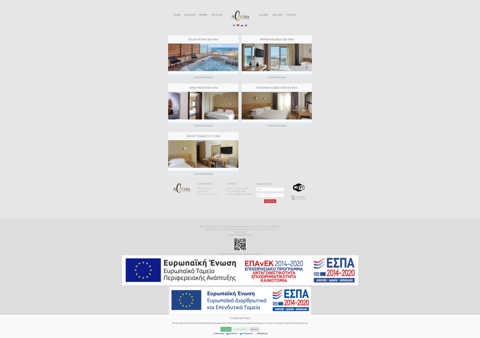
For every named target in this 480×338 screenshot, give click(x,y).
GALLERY (263, 15)
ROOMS (203, 15)
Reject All (254, 329)
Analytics (233, 333)
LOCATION (190, 15)
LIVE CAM (277, 15)
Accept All (226, 329)
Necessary (219, 333)
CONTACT (291, 15)
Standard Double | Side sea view (276, 87)
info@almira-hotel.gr (242, 194)
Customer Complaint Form (240, 235)
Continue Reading (203, 77)
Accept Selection (240, 329)
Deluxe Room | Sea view (203, 39)
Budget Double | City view (203, 136)
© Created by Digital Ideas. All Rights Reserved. (240, 254)
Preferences (247, 333)
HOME (177, 15)
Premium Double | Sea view (277, 39)
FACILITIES (217, 15)
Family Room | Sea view (203, 87)
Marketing (262, 333)
